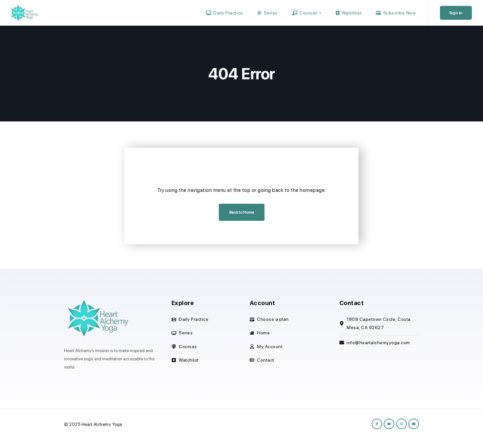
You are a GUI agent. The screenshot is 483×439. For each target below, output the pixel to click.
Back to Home (241, 212)
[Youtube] (389, 424)
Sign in (456, 13)
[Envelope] (413, 424)
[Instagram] (401, 424)
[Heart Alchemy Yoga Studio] (24, 12)
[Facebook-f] (377, 424)
